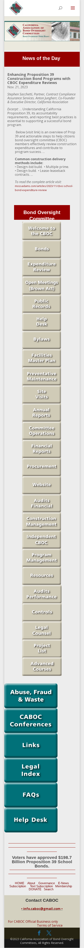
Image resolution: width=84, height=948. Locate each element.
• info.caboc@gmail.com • (42, 908)
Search (48, 889)
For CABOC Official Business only (33, 921)
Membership (63, 886)
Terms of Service (50, 925)
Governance (46, 883)
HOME (19, 883)
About (31, 883)
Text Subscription (41, 886)
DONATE (35, 889)
